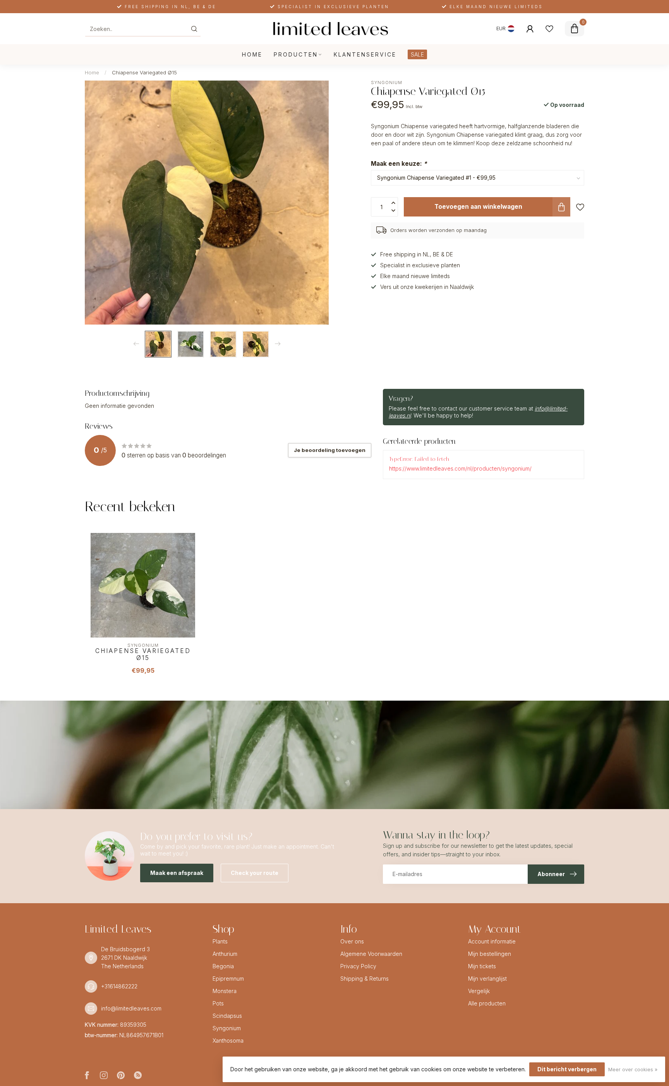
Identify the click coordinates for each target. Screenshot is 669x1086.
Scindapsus (227, 1015)
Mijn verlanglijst (487, 978)
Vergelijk (479, 991)
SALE (417, 54)
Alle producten (487, 1003)
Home (252, 54)
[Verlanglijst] (549, 28)
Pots (218, 1003)
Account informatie (492, 941)
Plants (220, 941)
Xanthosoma (228, 1040)
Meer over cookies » (632, 1069)
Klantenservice (365, 54)
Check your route (254, 872)
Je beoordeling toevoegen (329, 450)
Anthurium (225, 953)
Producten (296, 54)
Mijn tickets (482, 966)
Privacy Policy (358, 966)
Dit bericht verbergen (567, 1069)
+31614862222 (119, 986)
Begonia (223, 966)
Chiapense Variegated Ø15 (144, 72)
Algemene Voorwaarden (371, 953)
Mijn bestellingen (489, 953)
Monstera (225, 991)
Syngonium (386, 83)
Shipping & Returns (364, 978)
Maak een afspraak (176, 872)
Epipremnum (228, 978)
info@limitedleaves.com (131, 1008)
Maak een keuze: (399, 163)
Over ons (352, 941)
